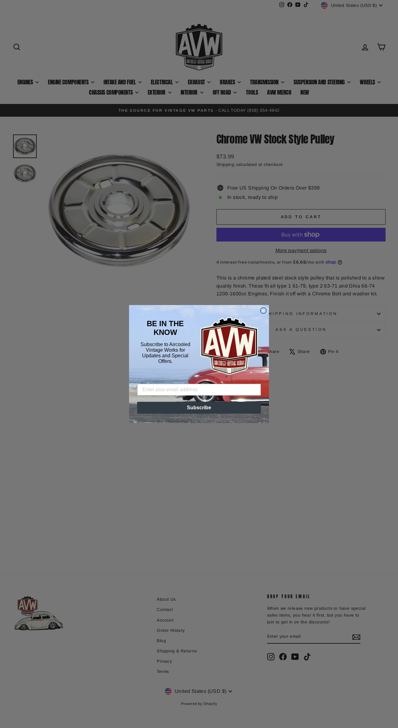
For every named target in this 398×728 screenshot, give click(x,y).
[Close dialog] (263, 311)
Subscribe (199, 407)
